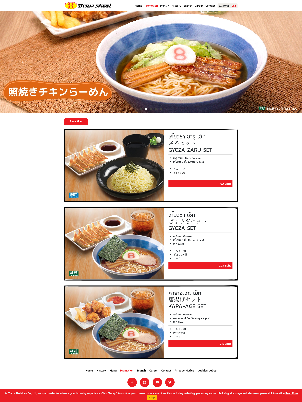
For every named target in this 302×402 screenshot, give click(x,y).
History (176, 5)
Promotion (151, 5)
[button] (22, 62)
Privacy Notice (184, 370)
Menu (113, 370)
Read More (291, 393)
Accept (151, 397)
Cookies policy (207, 370)
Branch (188, 5)
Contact (210, 5)
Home (138, 5)
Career (199, 5)
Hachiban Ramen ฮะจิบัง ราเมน (88, 5)
